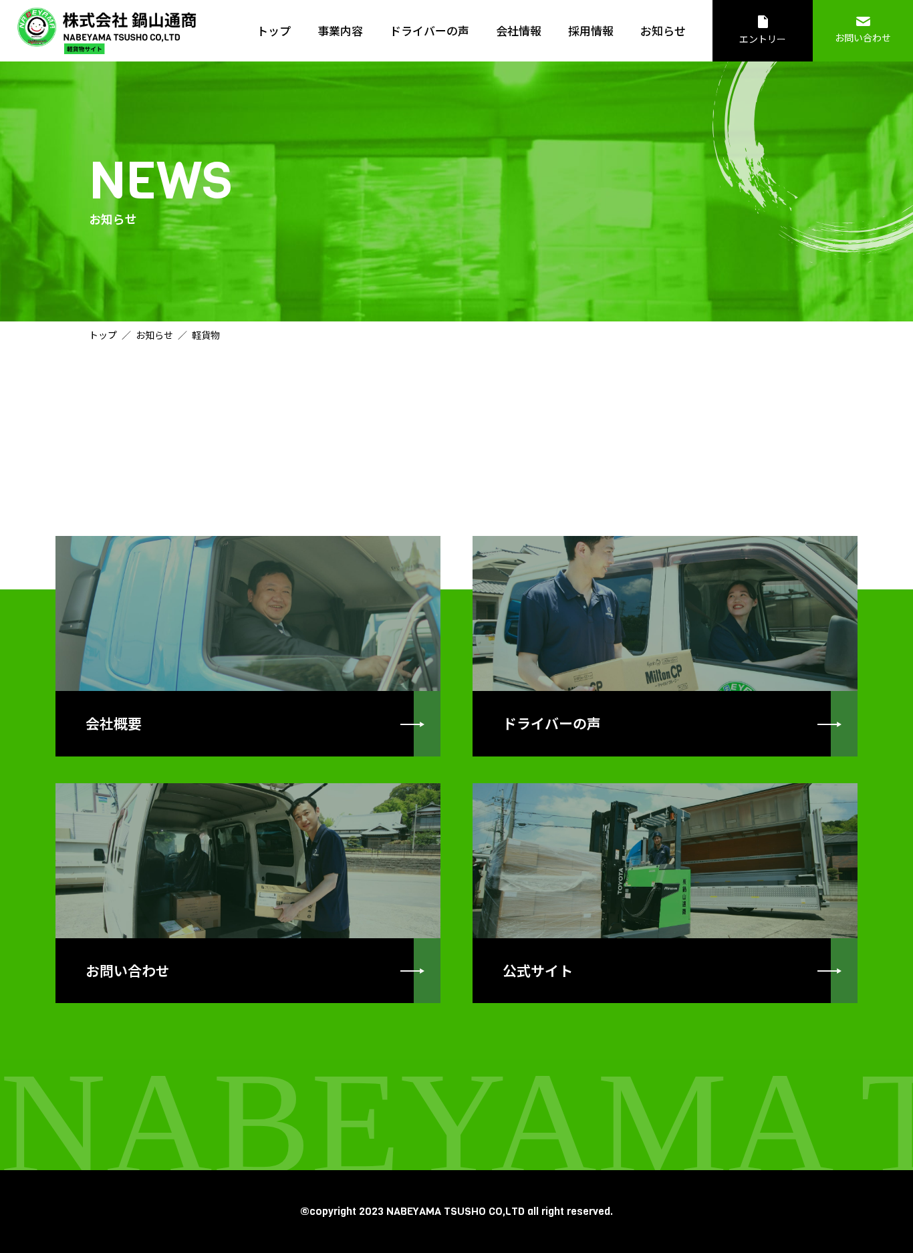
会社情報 (518, 30)
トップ (274, 30)
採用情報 (591, 30)
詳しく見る (247, 646)
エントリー (762, 38)
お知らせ (663, 30)
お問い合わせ (863, 37)
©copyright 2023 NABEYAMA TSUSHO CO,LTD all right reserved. (456, 1211)
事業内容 (340, 30)
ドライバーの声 (429, 30)
